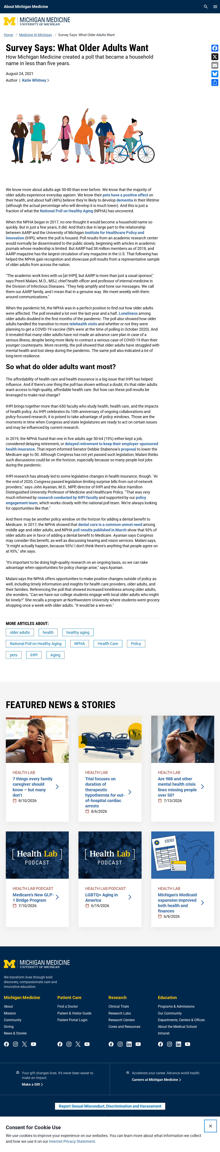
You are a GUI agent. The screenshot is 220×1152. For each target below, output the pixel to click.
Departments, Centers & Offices (181, 1020)
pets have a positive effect (125, 195)
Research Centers (121, 1020)
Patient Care (69, 997)
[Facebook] (215, 48)
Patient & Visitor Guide (74, 1013)
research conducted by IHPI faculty (68, 497)
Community (12, 1020)
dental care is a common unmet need (110, 524)
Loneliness (128, 313)
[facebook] (6, 1044)
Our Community (170, 1013)
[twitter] (24, 1044)
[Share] (215, 82)
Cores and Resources (124, 1027)
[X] (215, 56)
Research (117, 997)
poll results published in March (100, 530)
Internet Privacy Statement (72, 1141)
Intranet (164, 1033)
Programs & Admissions (176, 1006)
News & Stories (15, 1033)
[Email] (215, 65)
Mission (10, 1013)
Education (167, 997)
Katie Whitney (34, 80)
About (8, 1006)
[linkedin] (129, 1044)
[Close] (210, 1126)
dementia (124, 200)
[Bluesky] (215, 74)
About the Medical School (177, 1027)
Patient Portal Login (72, 1020)
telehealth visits (83, 324)
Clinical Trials (118, 1006)
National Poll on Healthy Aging (66, 211)
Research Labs (119, 1013)
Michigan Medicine (22, 997)
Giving (9, 1027)
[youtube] (33, 1044)
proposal (128, 449)
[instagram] (15, 1044)
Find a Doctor (67, 1006)
